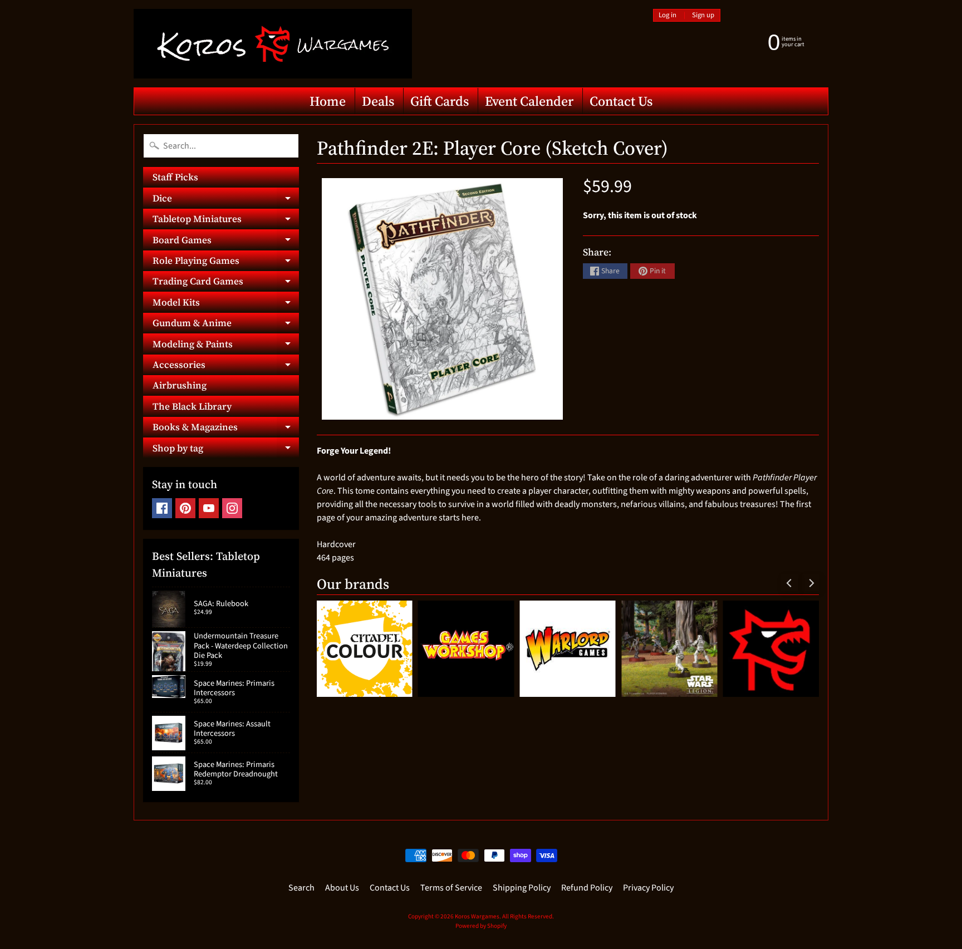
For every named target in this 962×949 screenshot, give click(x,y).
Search (301, 888)
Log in (667, 15)
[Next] (810, 582)
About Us (342, 888)
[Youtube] (209, 508)
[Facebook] (162, 508)
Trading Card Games (226, 283)
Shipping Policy (522, 888)
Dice (226, 199)
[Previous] (789, 582)
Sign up (703, 15)
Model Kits (226, 304)
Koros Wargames (477, 916)
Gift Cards (439, 101)
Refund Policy (586, 888)
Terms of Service (451, 888)
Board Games (226, 241)
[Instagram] (232, 508)
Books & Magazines (226, 428)
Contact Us (621, 101)
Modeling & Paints (226, 345)
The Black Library (192, 406)
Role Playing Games (226, 262)
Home (328, 101)
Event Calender (529, 101)
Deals (378, 101)
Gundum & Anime (226, 324)
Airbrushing (180, 385)
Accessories (226, 366)
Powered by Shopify (481, 926)
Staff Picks (175, 177)
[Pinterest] (185, 508)
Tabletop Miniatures (226, 220)
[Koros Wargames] (273, 43)
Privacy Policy (648, 888)
